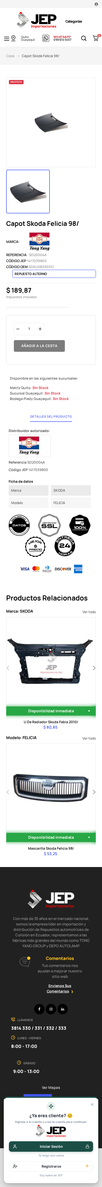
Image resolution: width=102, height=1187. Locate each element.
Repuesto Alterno (31, 274)
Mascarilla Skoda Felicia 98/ (51, 848)
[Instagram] (51, 1009)
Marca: (13, 241)
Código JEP (16, 260)
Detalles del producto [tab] (51, 416)
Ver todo (89, 611)
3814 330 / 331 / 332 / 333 (38, 1028)
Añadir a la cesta (39, 345)
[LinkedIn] (62, 1009)
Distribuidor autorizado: (29, 430)
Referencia (16, 254)
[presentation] (8, 667)
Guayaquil (28, 39)
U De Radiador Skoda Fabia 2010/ (51, 721)
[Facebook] (39, 1009)
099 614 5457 (62, 39)
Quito (25, 37)
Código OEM (17, 266)
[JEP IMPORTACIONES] (37, 19)
